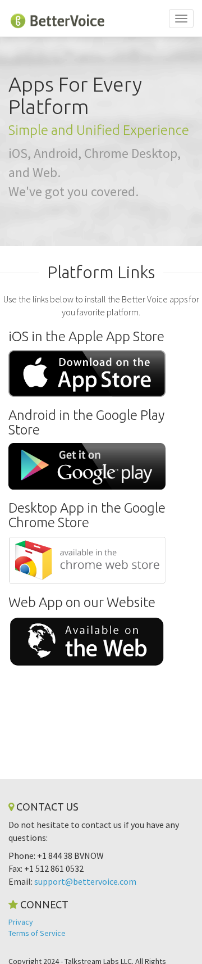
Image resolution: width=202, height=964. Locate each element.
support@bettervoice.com (85, 881)
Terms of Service (37, 933)
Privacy (20, 922)
